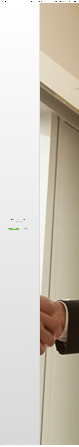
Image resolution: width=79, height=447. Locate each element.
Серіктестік (46, 1)
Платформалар (37, 1)
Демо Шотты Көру (20, 230)
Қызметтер (56, 1)
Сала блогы (61, 1)
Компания (32, 1)
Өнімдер (42, 1)
